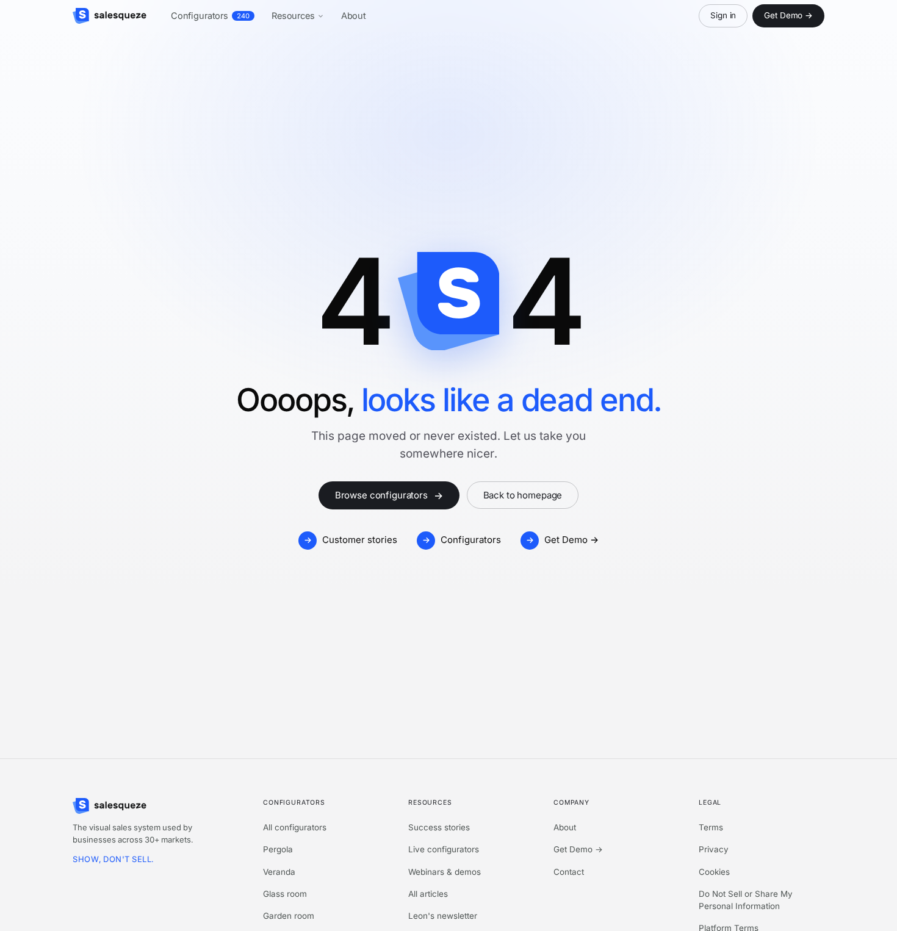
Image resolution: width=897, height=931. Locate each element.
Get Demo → (788, 15)
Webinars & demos (444, 872)
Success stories (439, 827)
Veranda (279, 872)
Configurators (210, 15)
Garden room (288, 916)
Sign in (723, 15)
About (353, 15)
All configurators (294, 827)
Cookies (714, 872)
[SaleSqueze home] (109, 16)
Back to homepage (523, 495)
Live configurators (443, 849)
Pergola (278, 849)
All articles (428, 894)
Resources (293, 15)
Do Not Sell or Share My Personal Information (746, 900)
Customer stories (359, 539)
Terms (711, 827)
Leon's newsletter (442, 916)
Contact (568, 872)
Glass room (285, 894)
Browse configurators (389, 495)
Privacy (714, 849)
